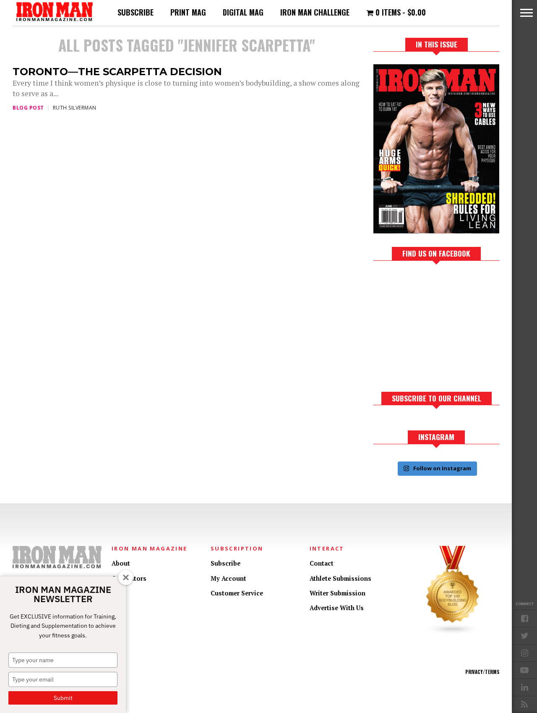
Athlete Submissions (340, 578)
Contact (322, 563)
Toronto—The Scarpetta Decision (117, 72)
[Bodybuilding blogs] (452, 633)
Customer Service (237, 593)
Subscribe (135, 12)
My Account (228, 578)
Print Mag (188, 12)
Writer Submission (337, 593)
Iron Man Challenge (314, 12)
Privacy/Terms (482, 671)
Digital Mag (243, 12)
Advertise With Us (337, 608)
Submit (63, 698)
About (121, 563)
